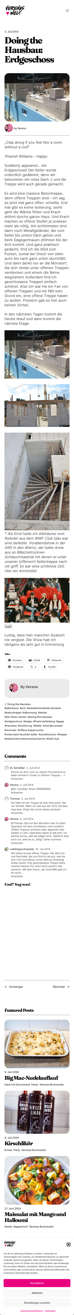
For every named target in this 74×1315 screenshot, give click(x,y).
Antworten (17, 778)
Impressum (50, 1310)
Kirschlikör (18, 1143)
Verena (14, 784)
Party (17, 1149)
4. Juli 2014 (26, 818)
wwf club (53, 738)
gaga (61, 721)
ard (23, 708)
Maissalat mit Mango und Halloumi (35, 1217)
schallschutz (48, 734)
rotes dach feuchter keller (22, 734)
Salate (8, 1226)
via (8, 626)
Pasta (34, 1084)
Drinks (8, 1149)
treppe (63, 734)
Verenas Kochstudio (51, 1084)
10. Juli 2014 (42, 849)
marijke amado (54, 725)
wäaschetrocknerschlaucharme (25, 738)
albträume (12, 708)
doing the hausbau (40, 716)
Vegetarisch (20, 1226)
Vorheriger (16, 986)
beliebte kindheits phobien (44, 708)
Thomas (15, 798)
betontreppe (13, 712)
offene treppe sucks (31, 730)
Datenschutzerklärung (31, 1310)
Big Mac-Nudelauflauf (31, 1078)
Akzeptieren (37, 1283)
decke (43, 712)
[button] (68, 1244)
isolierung (26, 725)
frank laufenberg (45, 721)
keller (38, 725)
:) (5, 704)
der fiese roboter (16, 716)
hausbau (11, 725)
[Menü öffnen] (67, 10)
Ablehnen (37, 1292)
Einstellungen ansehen (37, 1302)
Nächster (59, 986)
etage (28, 721)
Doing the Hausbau (19, 704)
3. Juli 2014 (33, 767)
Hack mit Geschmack (17, 1084)
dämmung (30, 712)
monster (11, 730)
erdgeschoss (14, 721)
